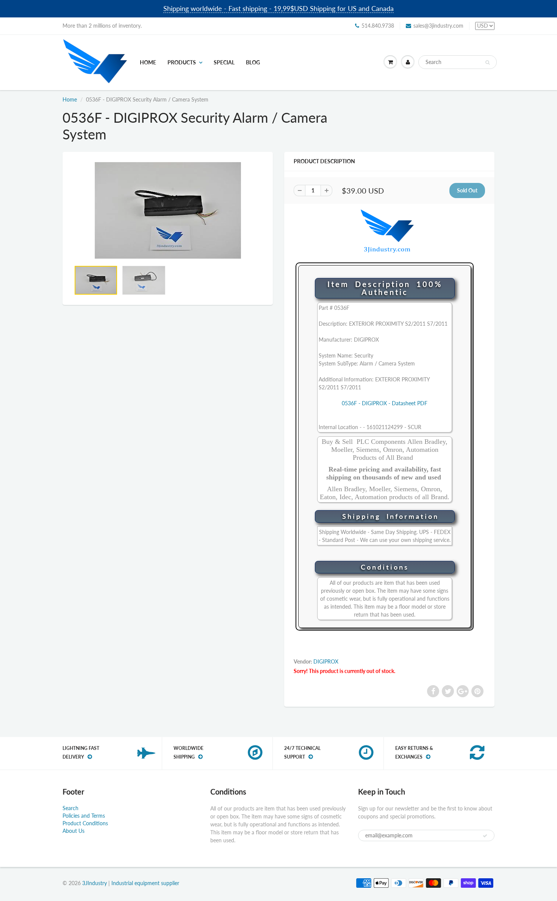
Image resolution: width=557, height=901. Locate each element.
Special (224, 62)
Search (70, 808)
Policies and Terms (84, 815)
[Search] (487, 62)
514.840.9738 (377, 25)
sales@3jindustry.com (438, 25)
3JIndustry (94, 883)
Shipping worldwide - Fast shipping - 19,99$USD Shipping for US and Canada (278, 8)
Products (181, 62)
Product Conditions (85, 823)
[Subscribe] (485, 836)
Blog (253, 62)
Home (148, 62)
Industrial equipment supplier (145, 883)
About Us (73, 831)
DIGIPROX (325, 661)
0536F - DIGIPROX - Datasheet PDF (384, 403)
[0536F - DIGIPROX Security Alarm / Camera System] (167, 210)
